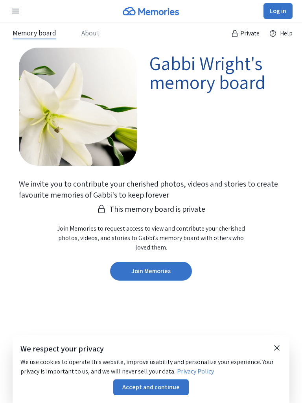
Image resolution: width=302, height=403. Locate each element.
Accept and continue (151, 387)
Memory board (34, 33)
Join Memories (151, 271)
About (90, 33)
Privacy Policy (195, 371)
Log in (278, 11)
